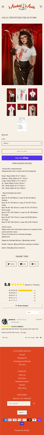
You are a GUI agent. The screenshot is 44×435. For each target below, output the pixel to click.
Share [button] (6, 337)
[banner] (21, 7)
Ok (34, 403)
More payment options (22, 163)
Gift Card (22, 365)
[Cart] (41, 6)
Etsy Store (22, 378)
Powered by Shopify (22, 430)
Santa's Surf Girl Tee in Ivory (10, 332)
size (3, 139)
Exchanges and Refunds (22, 361)
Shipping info (22, 358)
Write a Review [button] (23, 306)
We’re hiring (22, 388)
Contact (22, 355)
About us (22, 375)
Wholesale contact (22, 381)
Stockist (22, 385)
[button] (37, 337)
